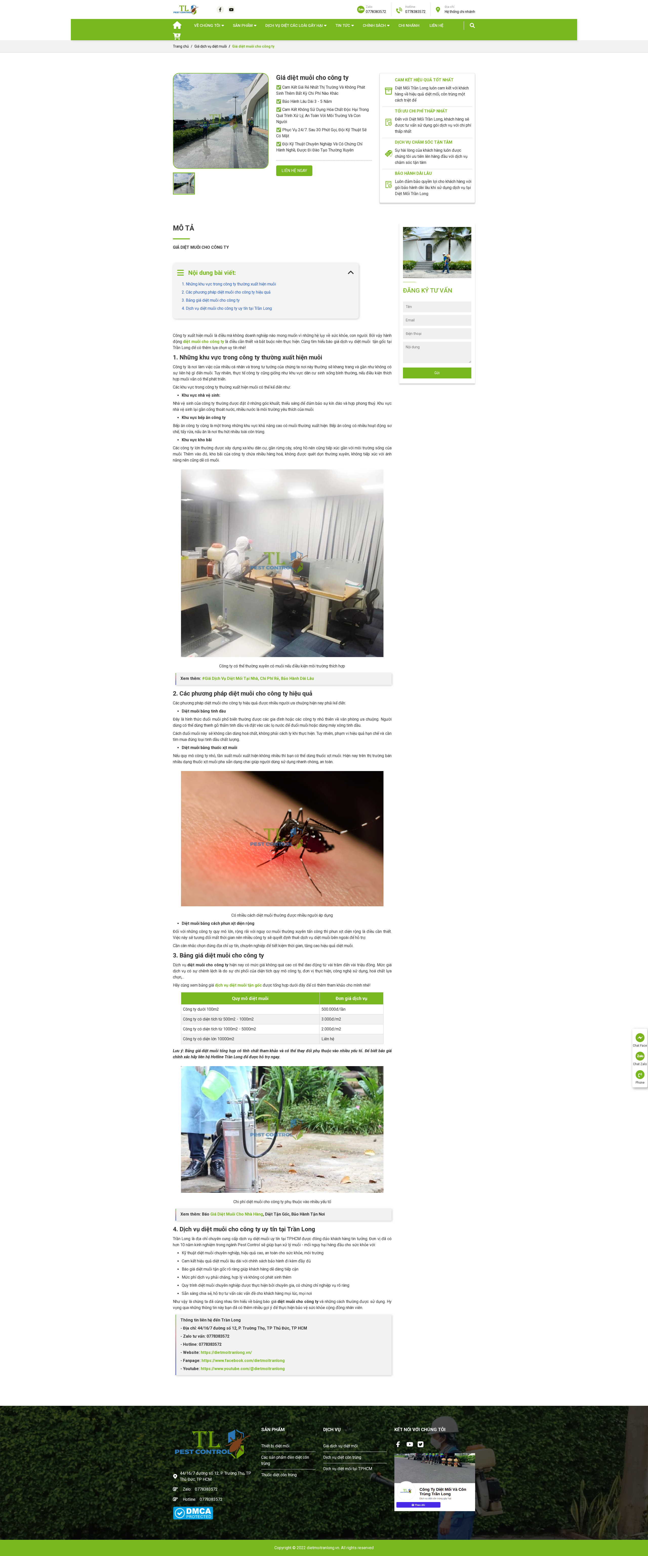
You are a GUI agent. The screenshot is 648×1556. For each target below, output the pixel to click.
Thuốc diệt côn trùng (279, 1474)
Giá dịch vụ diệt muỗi (210, 46)
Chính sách (374, 25)
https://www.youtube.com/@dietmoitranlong (243, 1368)
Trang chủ (181, 46)
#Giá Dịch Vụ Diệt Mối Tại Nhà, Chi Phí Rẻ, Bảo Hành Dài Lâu (258, 678)
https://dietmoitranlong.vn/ (226, 1352)
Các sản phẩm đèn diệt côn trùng (285, 1460)
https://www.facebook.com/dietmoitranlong (242, 1360)
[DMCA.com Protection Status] (193, 1512)
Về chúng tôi (207, 25)
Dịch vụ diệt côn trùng (342, 1457)
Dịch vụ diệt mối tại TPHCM (347, 1468)
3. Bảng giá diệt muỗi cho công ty (211, 300)
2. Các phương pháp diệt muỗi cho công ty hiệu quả (226, 292)
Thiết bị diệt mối (275, 1446)
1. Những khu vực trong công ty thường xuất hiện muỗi (229, 284)
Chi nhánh (408, 25)
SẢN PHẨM (243, 25)
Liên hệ (436, 25)
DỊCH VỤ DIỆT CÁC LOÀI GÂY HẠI (294, 25)
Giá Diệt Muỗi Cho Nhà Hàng (236, 1214)
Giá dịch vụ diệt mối (340, 1446)
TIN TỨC (342, 25)
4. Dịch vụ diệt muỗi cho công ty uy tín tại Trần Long (227, 308)
